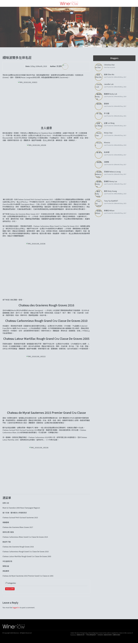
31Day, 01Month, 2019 (38, 66)
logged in (15, 607)
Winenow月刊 (10, 589)
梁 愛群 (59, 66)
